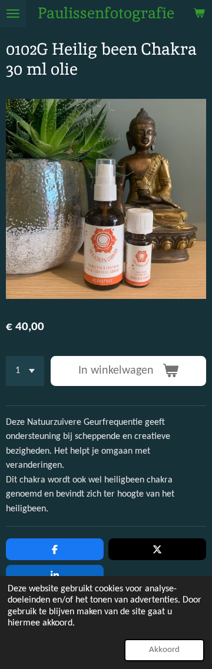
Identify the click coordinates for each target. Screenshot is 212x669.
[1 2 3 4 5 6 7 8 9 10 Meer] (25, 371)
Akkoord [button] (164, 649)
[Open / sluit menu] (13, 13)
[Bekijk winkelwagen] (199, 13)
